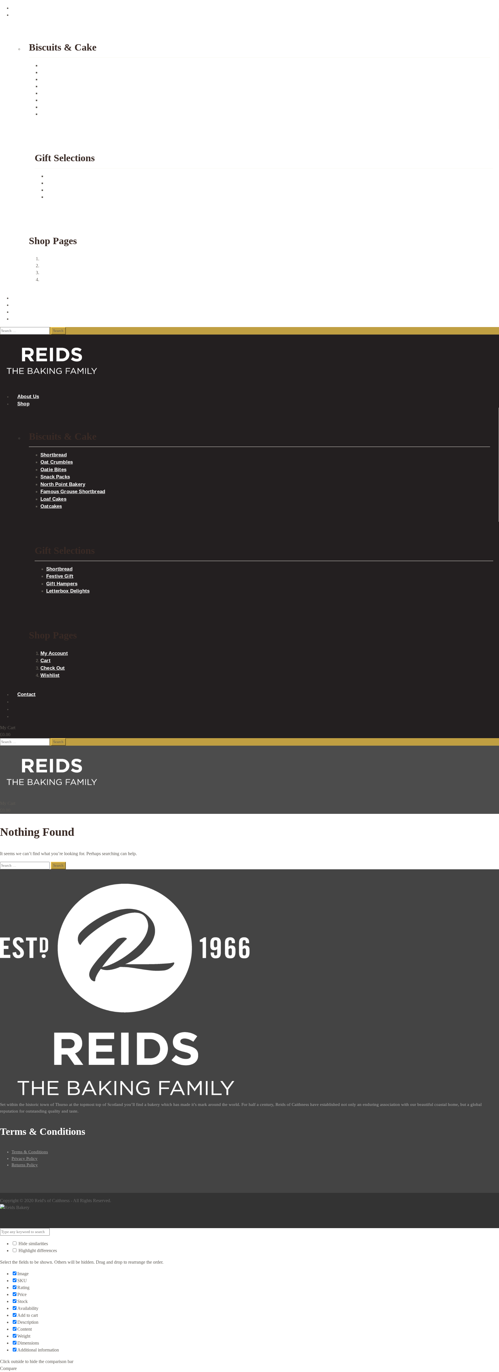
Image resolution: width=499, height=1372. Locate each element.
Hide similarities (32, 1243)
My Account (51, 258)
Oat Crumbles (53, 72)
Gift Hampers (58, 189)
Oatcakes (48, 114)
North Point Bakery (58, 93)
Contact (19, 298)
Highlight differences (37, 1250)
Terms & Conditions (30, 1152)
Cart (44, 265)
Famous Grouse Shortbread (65, 100)
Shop (16, 14)
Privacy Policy (25, 1158)
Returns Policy (25, 1165)
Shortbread (50, 65)
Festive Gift (57, 183)
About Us (20, 7)
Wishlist (47, 279)
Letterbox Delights (63, 196)
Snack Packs (52, 86)
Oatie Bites (50, 79)
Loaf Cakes (51, 107)
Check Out (50, 272)
